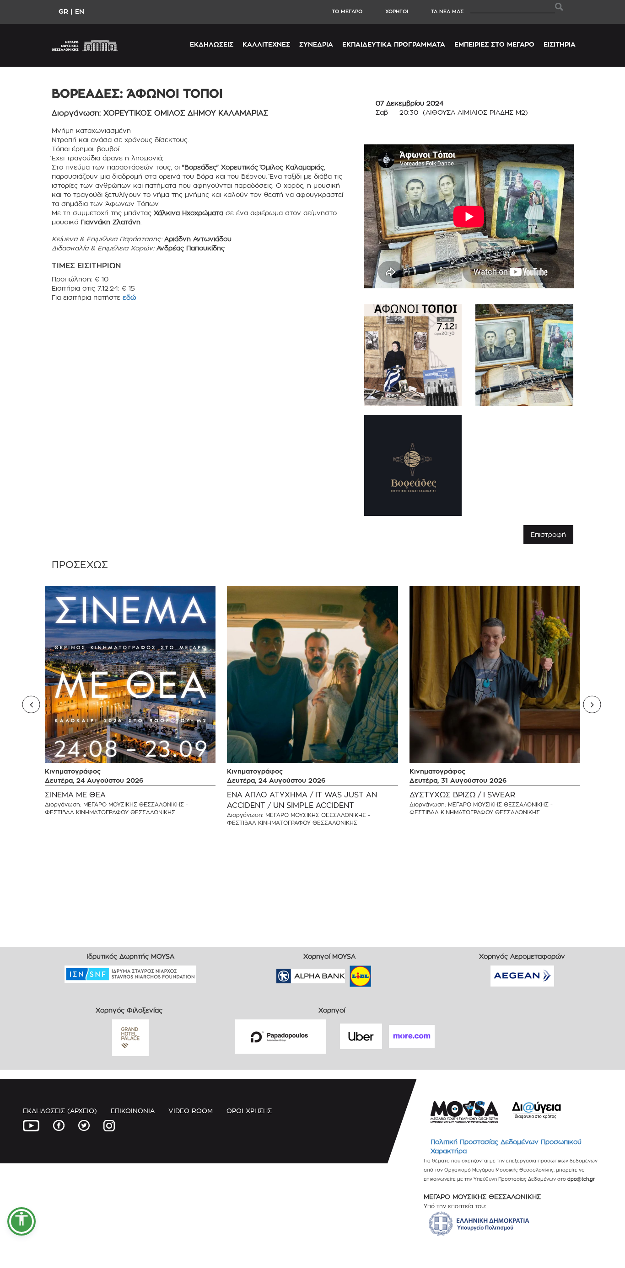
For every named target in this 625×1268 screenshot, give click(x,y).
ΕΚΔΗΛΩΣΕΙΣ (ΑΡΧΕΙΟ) (60, 1110)
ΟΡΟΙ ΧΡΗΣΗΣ (249, 1110)
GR (63, 11)
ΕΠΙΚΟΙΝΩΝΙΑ (133, 1110)
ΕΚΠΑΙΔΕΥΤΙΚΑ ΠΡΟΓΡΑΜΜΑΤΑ (393, 44)
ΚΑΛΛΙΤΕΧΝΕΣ (266, 44)
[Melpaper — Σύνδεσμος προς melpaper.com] (387, 973)
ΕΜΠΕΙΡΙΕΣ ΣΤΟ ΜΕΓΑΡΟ (494, 44)
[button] (21, 1221)
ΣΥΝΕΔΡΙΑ (316, 44)
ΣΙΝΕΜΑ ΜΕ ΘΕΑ (75, 795)
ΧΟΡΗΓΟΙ (396, 11)
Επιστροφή (548, 534)
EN (79, 11)
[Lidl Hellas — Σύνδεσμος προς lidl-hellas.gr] (347, 973)
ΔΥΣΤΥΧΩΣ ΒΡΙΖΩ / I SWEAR (462, 795)
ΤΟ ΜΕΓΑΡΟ (347, 11)
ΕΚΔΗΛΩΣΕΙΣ (211, 44)
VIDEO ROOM (190, 1110)
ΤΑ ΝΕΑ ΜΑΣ (447, 11)
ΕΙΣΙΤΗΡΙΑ (560, 44)
